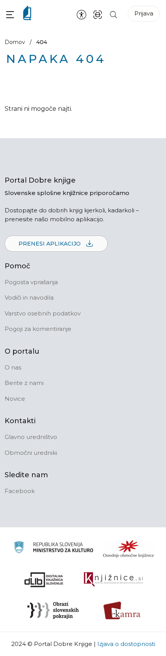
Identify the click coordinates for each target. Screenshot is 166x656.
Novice (15, 398)
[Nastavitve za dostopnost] (81, 14)
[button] (10, 14)
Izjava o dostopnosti (126, 644)
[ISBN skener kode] (97, 14)
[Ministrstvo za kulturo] (53, 548)
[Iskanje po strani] (113, 14)
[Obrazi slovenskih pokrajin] (53, 610)
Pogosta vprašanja (31, 282)
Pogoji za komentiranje (38, 328)
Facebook (20, 491)
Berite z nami (24, 382)
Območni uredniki (31, 452)
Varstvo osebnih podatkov (43, 313)
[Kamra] (122, 610)
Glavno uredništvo (31, 437)
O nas (13, 367)
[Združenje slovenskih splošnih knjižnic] (113, 579)
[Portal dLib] (44, 579)
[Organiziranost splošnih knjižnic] (128, 548)
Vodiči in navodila (29, 297)
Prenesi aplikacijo (50, 243)
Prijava (143, 13)
